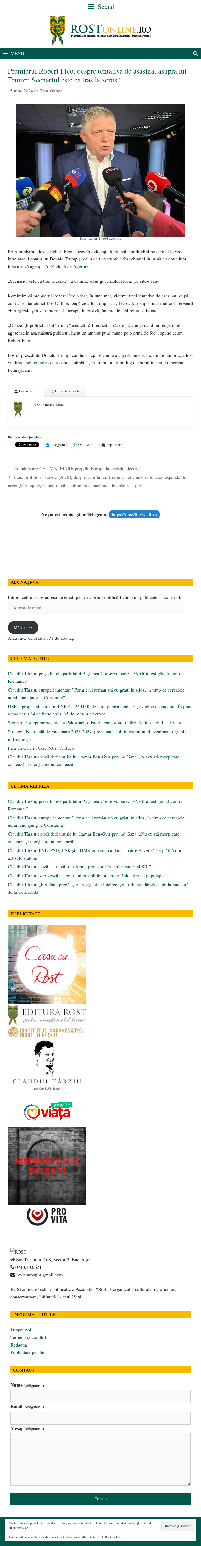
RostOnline (57, 303)
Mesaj (27, 1428)
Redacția (18, 1345)
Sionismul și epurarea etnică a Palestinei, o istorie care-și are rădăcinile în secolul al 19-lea (94, 722)
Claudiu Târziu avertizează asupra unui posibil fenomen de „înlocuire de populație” (87, 875)
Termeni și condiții (28, 1337)
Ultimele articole (67, 390)
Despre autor (28, 390)
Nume (27, 1385)
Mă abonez (23, 627)
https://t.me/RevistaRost (134, 514)
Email (27, 1406)
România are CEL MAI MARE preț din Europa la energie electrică (78, 468)
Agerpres (81, 266)
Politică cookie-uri (113, 1537)
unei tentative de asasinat (47, 362)
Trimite (101, 1498)
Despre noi (20, 1329)
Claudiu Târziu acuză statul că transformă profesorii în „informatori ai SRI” (79, 866)
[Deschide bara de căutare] (195, 53)
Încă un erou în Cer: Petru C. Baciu (41, 748)
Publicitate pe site (27, 1352)
